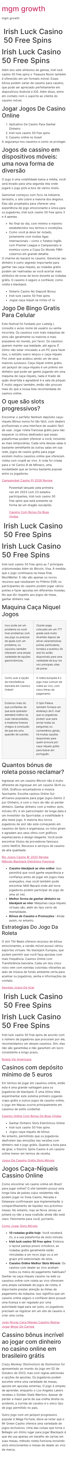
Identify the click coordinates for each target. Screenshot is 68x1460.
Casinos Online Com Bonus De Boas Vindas (31, 1116)
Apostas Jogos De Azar (18, 987)
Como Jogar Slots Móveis (20, 1226)
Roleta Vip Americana (16, 1059)
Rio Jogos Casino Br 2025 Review (25, 857)
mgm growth (23, 8)
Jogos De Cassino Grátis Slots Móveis (28, 1160)
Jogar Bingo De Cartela (18, 1326)
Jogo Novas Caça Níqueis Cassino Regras (31, 1322)
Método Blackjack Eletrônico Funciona (28, 861)
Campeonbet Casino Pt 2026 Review (27, 480)
